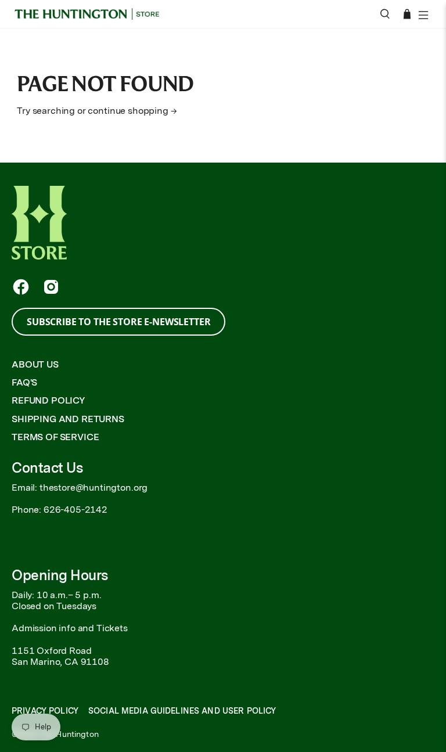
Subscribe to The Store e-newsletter (118, 321)
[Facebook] (21, 287)
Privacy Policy (45, 711)
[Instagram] (51, 287)
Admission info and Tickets (70, 628)
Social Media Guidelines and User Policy (182, 711)
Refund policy (48, 400)
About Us (35, 364)
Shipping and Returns (68, 418)
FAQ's (24, 382)
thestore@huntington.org (93, 487)
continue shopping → (132, 110)
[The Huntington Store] (91, 14)
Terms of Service (55, 436)
